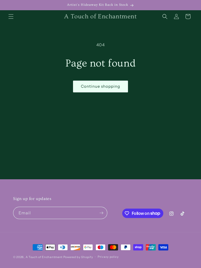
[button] (11, 16)
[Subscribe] (101, 213)
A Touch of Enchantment (44, 257)
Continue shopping (100, 86)
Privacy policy (108, 257)
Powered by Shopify (78, 257)
